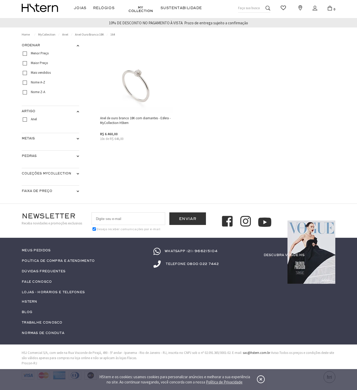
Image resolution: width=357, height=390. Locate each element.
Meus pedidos (36, 250)
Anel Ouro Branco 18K (89, 34)
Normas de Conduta (43, 333)
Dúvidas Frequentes (43, 271)
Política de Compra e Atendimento (58, 260)
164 (112, 34)
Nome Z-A (38, 92)
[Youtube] (264, 222)
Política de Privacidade (224, 382)
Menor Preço (40, 53)
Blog (27, 312)
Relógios (103, 8)
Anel (65, 34)
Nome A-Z (38, 82)
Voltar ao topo (329, 265)
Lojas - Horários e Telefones (53, 292)
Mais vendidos (41, 72)
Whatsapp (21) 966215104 (191, 251)
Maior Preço (39, 63)
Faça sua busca (249, 8)
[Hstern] (40, 8)
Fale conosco (37, 281)
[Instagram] (246, 222)
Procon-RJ (29, 363)
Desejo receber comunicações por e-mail (128, 229)
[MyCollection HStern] (141, 9)
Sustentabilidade (181, 8)
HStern (29, 301)
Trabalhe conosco (42, 322)
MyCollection (46, 34)
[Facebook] (228, 222)
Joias (80, 8)
